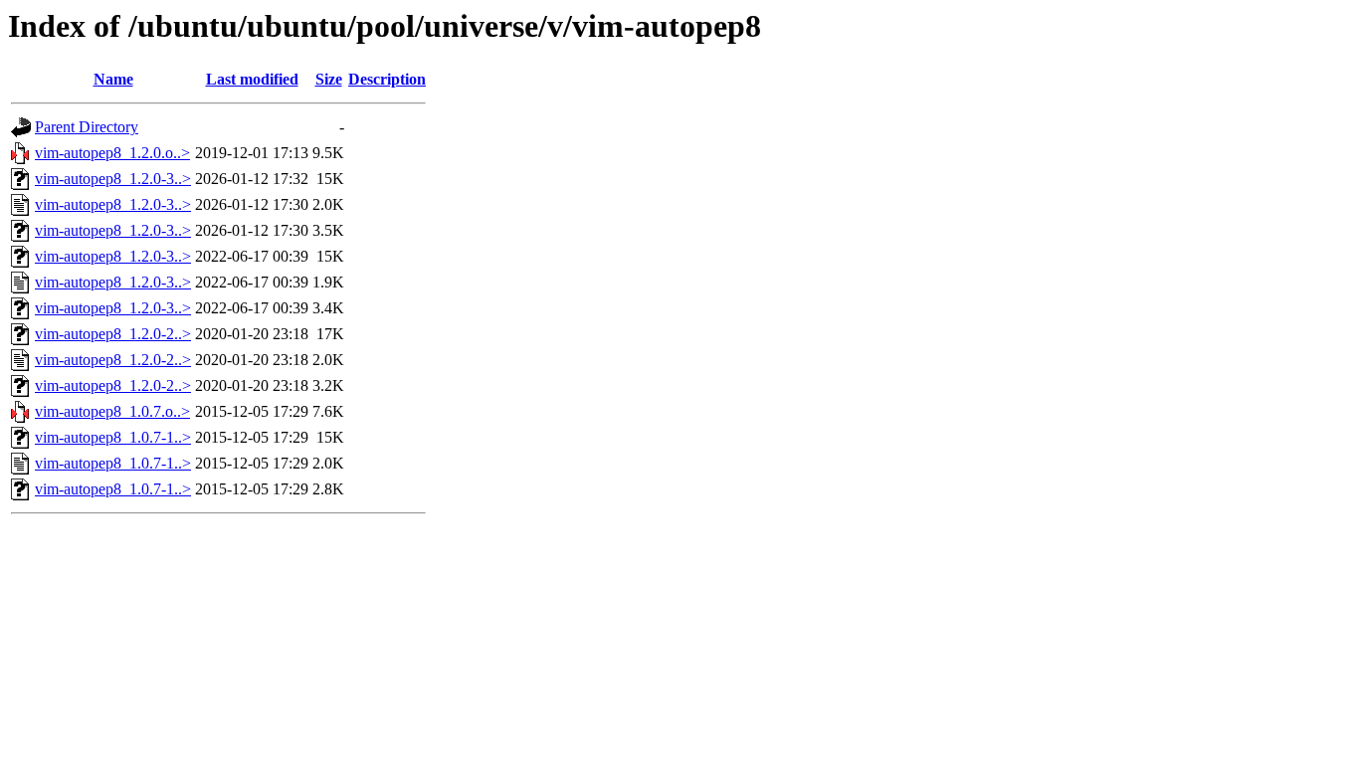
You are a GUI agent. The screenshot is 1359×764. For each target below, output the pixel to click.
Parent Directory (86, 126)
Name (113, 79)
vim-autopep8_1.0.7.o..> (112, 411)
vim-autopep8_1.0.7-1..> (113, 437)
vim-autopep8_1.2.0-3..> (113, 178)
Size (328, 79)
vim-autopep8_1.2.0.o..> (112, 152)
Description (387, 79)
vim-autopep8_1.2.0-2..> (113, 333)
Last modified (252, 79)
